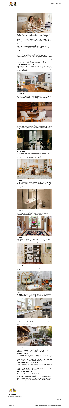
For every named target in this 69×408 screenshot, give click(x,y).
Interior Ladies (12, 394)
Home (52, 3)
